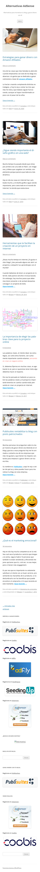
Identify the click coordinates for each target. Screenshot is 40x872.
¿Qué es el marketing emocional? (20, 540)
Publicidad (23, 480)
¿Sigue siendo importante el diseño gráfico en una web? (18, 151)
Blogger (11, 295)
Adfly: (14, 658)
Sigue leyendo (9, 100)
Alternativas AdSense (20, 6)
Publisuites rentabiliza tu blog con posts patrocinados (20, 433)
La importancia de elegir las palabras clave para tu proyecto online (19, 339)
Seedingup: (16, 682)
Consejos (23, 106)
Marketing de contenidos (28, 589)
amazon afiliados (25, 79)
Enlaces (16, 483)
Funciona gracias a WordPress (12, 868)
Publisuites (18, 467)
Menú (20, 21)
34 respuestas (7, 546)
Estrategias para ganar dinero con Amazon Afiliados (20, 58)
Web (10, 109)
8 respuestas (7, 348)
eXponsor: (15, 701)
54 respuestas (7, 440)
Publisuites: (16, 622)
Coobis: (14, 640)
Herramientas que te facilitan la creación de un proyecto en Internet (19, 246)
